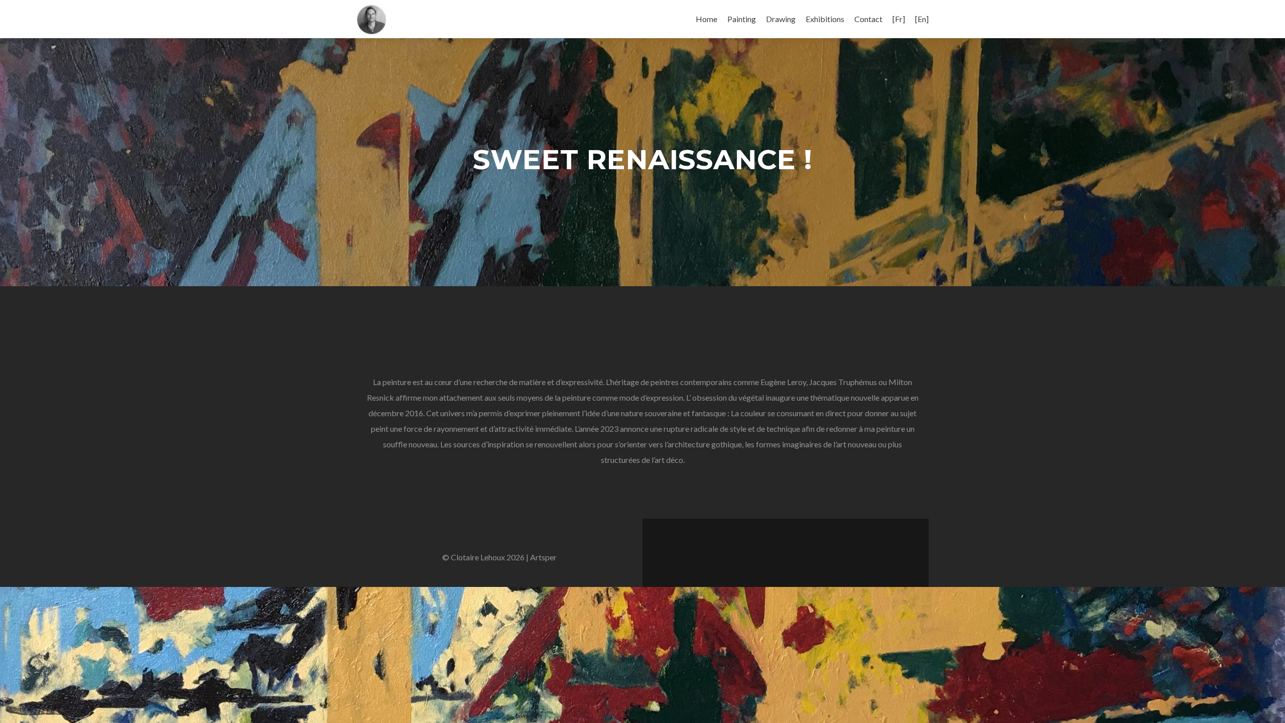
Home (706, 19)
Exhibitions (825, 19)
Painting (741, 19)
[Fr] (898, 19)
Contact (868, 19)
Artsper (543, 557)
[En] (922, 19)
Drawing (781, 19)
